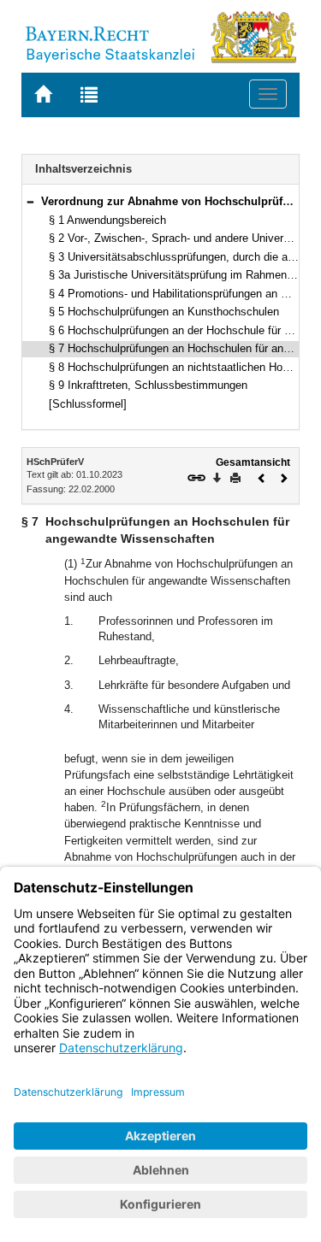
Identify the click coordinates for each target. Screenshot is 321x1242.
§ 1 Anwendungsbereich (107, 220)
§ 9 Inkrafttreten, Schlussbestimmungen (148, 385)
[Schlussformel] (88, 403)
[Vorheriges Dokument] (262, 476)
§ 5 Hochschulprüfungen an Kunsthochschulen (164, 311)
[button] (30, 201)
